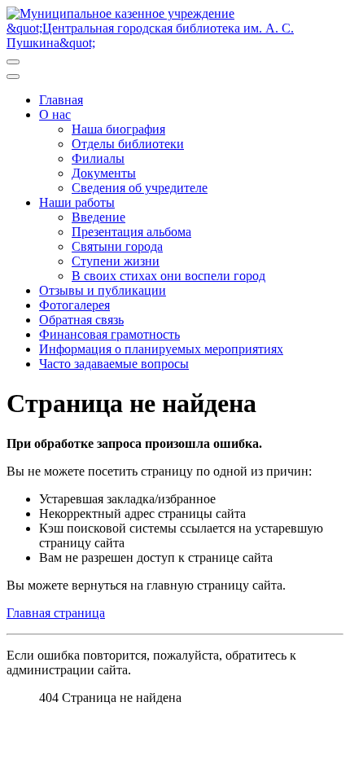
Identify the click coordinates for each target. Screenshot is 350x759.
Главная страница (56, 613)
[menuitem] (61, 100)
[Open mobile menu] (13, 61)
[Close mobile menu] (13, 76)
